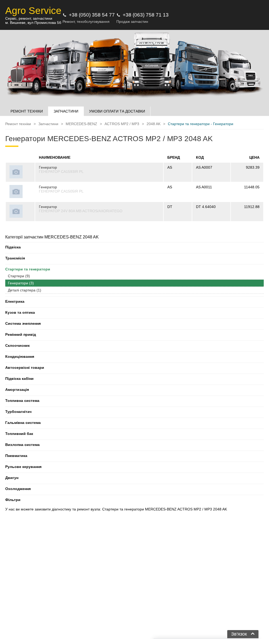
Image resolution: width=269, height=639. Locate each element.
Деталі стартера (24, 290)
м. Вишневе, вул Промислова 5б (33, 22)
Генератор (48, 167)
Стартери (19, 276)
